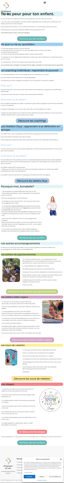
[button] (61, 459)
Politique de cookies (42, 480)
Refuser (41, 476)
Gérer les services (29, 472)
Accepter (29, 476)
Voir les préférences (55, 476)
